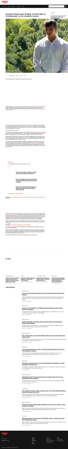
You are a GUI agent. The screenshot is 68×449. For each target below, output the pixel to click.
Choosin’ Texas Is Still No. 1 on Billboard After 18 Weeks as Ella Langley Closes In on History (57, 27)
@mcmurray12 (10, 161)
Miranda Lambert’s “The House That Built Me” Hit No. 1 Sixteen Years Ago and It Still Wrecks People (43, 419)
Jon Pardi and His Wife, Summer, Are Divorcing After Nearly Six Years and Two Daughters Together (43, 350)
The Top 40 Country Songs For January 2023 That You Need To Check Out (26, 172)
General (26, 333)
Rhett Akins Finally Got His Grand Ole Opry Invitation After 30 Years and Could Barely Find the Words (42, 377)
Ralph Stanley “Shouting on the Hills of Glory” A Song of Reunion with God (43, 279)
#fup (26, 163)
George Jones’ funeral (33, 143)
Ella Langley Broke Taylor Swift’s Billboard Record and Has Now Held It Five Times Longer (43, 336)
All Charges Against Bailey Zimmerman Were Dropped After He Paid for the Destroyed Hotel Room (58, 279)
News (26, 305)
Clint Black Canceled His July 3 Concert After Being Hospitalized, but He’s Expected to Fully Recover (43, 363)
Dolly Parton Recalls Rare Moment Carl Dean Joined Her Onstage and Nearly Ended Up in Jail (26, 188)
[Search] (65, 6)
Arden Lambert (11, 75)
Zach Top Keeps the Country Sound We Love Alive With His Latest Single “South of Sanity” (26, 180)
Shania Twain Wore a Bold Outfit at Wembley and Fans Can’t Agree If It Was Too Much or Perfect (43, 405)
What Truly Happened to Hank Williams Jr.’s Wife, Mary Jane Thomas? (28, 279)
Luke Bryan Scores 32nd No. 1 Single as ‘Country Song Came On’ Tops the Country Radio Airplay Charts (13, 279)
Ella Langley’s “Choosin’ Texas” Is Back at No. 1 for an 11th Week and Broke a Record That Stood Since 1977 (44, 391)
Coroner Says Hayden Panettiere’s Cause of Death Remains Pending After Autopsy (58, 22)
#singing (28, 163)
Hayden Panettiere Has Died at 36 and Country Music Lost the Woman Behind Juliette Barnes (58, 17)
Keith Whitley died (12, 214)
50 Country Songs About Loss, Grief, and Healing (20, 224)
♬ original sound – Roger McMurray (15, 193)
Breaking (23, 305)
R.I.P (28, 319)
